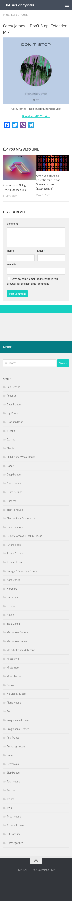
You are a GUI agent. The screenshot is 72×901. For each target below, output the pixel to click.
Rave (10, 755)
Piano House (14, 702)
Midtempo (13, 667)
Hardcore (12, 588)
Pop (9, 711)
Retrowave (13, 764)
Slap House (13, 772)
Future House (14, 562)
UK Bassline (14, 834)
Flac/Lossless (15, 527)
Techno (11, 790)
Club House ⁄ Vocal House (21, 457)
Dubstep (11, 501)
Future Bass (14, 545)
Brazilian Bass (15, 422)
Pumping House (16, 746)
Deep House (14, 474)
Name (11, 250)
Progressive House (15, 14)
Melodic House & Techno (21, 650)
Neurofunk (13, 685)
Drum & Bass (14, 492)
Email (41, 250)
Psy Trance (13, 737)
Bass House (14, 404)
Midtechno (13, 658)
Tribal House (14, 816)
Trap (9, 808)
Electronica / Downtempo (21, 518)
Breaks (11, 431)
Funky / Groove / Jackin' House (24, 536)
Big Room (12, 413)
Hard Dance (13, 580)
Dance (10, 466)
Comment (13, 223)
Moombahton (14, 676)
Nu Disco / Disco (16, 693)
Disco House (14, 483)
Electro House (15, 509)
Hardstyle (12, 597)
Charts (10, 448)
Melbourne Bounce (17, 632)
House (10, 615)
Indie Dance (13, 623)
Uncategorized (15, 843)
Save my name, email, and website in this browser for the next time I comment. (32, 281)
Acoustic (11, 395)
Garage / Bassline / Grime (22, 571)
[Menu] (67, 5)
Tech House (13, 781)
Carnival (11, 439)
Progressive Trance (18, 729)
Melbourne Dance (17, 641)
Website (11, 264)
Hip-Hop (11, 606)
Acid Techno (13, 387)
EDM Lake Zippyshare (18, 5)
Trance (10, 799)
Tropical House (15, 825)
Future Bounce (15, 553)
